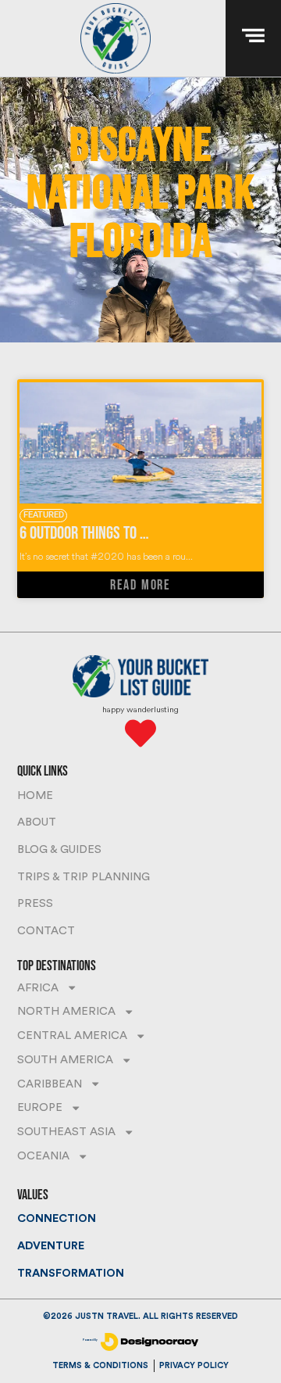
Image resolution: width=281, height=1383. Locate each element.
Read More (140, 585)
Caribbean (49, 1084)
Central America (72, 1035)
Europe (39, 1107)
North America (66, 1011)
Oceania (43, 1156)
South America (65, 1060)
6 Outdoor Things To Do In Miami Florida (135, 533)
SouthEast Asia (66, 1132)
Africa (38, 988)
